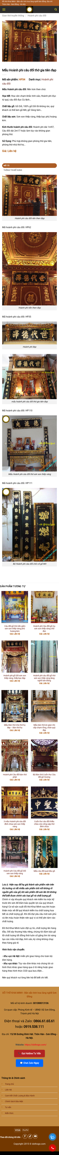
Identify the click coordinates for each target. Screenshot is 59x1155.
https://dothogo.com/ (36, 1044)
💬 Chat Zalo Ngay (29, 1063)
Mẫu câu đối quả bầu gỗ (44, 871)
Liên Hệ (8, 1090)
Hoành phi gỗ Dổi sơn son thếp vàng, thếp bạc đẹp (14, 676)
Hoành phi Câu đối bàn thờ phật (15, 775)
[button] (4, 9)
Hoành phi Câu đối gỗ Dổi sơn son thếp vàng (15, 872)
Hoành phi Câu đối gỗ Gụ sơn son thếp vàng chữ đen (44, 628)
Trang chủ (9, 1084)
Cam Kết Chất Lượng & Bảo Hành (20, 1095)
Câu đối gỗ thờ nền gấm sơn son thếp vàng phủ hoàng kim (14, 628)
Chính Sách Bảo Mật (14, 1101)
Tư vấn (8, 1107)
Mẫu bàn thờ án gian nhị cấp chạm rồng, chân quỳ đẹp (44, 727)
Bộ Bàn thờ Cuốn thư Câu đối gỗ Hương (44, 775)
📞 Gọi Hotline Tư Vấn (29, 1053)
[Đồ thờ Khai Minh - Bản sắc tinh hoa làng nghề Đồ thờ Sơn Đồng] (29, 9)
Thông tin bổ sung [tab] (13, 170)
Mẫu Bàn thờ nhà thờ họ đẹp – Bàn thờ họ (14, 726)
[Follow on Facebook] (25, 1136)
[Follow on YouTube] (35, 1136)
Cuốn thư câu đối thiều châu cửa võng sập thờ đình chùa (44, 824)
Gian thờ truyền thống (13, 15)
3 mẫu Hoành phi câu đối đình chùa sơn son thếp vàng (15, 824)
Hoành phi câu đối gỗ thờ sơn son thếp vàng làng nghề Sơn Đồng (44, 678)
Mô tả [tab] (6, 165)
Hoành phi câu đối (37, 15)
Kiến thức (9, 1113)
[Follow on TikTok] (30, 1136)
